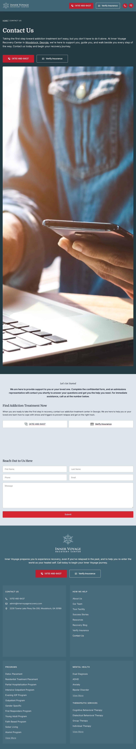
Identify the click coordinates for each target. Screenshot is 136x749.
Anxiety (76, 684)
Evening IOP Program (16, 695)
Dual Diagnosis (80, 674)
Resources (78, 619)
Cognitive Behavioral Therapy (87, 710)
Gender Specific (13, 705)
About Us (77, 598)
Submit (68, 514)
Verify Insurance (81, 630)
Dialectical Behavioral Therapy (88, 715)
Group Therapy (80, 720)
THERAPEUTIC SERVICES (85, 703)
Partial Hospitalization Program (20, 684)
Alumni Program (13, 732)
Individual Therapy (82, 726)
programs (11, 667)
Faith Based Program (15, 721)
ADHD (76, 679)
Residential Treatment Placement (21, 679)
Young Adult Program (16, 716)
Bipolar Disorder (81, 689)
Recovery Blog (80, 625)
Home (5, 21)
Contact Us (12, 591)
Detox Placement (13, 674)
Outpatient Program (15, 700)
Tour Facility (79, 609)
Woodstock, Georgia (36, 42)
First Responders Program (18, 711)
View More (10, 738)
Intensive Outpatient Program (19, 689)
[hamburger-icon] (131, 5)
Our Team (77, 604)
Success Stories (80, 614)
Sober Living (11, 727)
